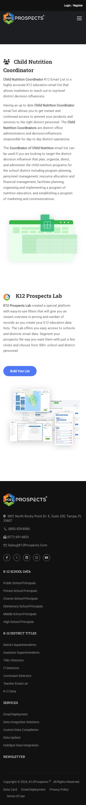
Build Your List (20, 371)
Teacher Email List (15, 683)
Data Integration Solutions (21, 722)
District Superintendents (19, 645)
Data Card (10, 789)
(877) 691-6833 (18, 537)
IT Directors (11, 668)
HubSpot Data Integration (21, 745)
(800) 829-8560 (19, 529)
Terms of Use (16, 796)
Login (67, 5)
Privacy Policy (59, 789)
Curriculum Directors (17, 676)
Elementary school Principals (23, 606)
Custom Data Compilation (21, 730)
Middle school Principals (19, 614)
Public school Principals (19, 583)
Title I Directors (13, 660)
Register (78, 5)
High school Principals (18, 622)
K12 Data (9, 691)
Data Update (12, 737)
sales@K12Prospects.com (27, 545)
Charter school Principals (20, 598)
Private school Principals (20, 591)
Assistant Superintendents (21, 652)
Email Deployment (15, 714)
